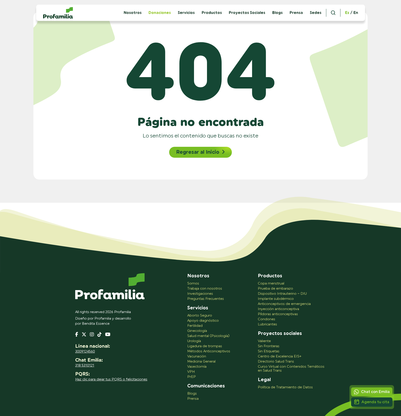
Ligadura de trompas (204, 346)
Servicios (186, 13)
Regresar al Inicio (197, 152)
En (355, 13)
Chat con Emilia (375, 392)
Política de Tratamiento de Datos (285, 387)
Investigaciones (200, 293)
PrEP (191, 377)
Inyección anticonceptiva (278, 309)
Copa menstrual (271, 283)
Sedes (315, 13)
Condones (266, 319)
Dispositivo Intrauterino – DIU (282, 293)
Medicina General (201, 361)
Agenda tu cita (375, 402)
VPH (191, 371)
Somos (193, 283)
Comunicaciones (206, 386)
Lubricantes (267, 324)
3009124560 (85, 351)
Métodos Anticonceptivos (208, 351)
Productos (212, 13)
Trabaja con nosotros (204, 288)
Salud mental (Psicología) (208, 336)
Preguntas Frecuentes (205, 299)
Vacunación (196, 356)
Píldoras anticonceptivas (278, 314)
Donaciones (160, 13)
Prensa (296, 13)
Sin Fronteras (268, 346)
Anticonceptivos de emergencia (284, 304)
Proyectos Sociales (247, 13)
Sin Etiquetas (268, 351)
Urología (194, 341)
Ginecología (197, 331)
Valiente (264, 341)
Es (347, 13)
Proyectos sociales (280, 333)
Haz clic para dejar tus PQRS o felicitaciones (111, 379)
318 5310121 (84, 365)
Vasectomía (197, 366)
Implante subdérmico (276, 299)
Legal (264, 379)
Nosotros (198, 276)
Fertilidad (195, 326)
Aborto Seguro (199, 315)
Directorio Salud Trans (276, 361)
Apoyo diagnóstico (203, 320)
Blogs (277, 13)
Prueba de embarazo (275, 288)
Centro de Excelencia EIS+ (279, 356)
